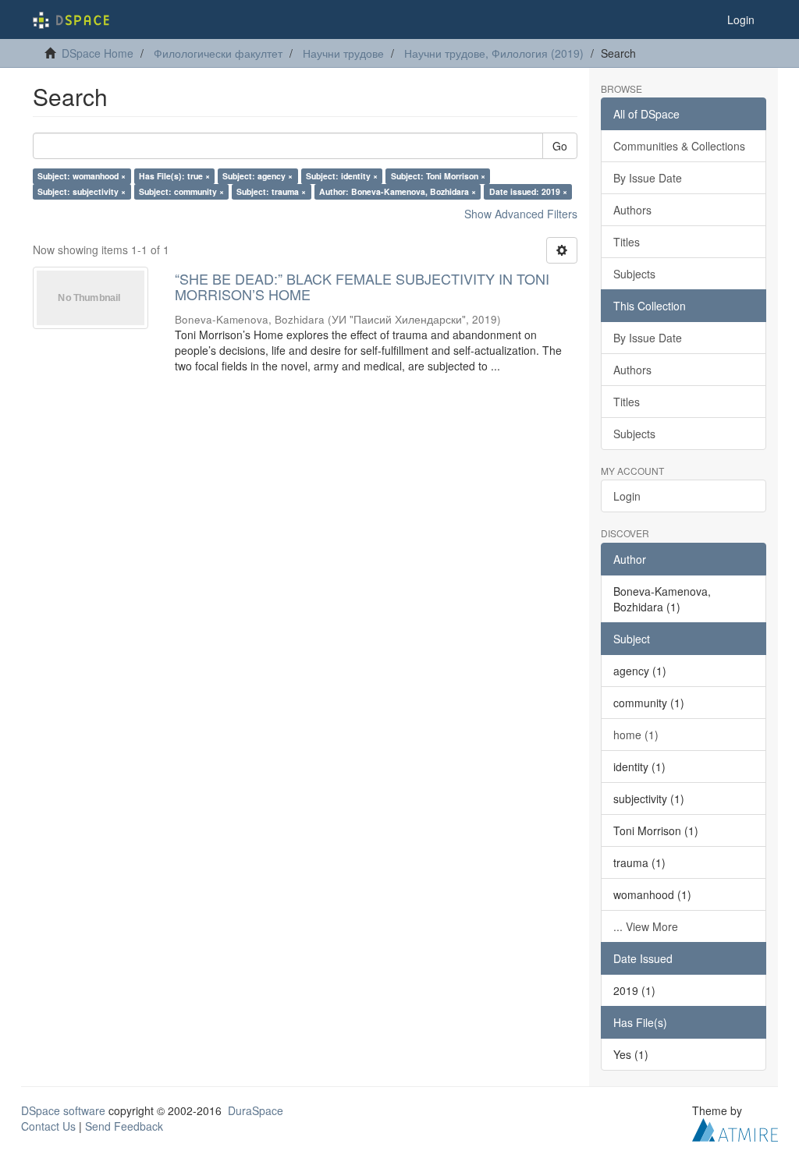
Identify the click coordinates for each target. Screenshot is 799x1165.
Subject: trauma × (271, 191)
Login (627, 496)
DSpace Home (97, 53)
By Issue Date (647, 178)
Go (559, 146)
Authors (632, 210)
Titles (626, 242)
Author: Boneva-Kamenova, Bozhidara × (397, 191)
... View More (645, 926)
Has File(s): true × (174, 176)
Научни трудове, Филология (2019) (494, 53)
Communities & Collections (679, 146)
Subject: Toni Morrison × (438, 176)
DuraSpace (255, 1110)
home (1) (636, 734)
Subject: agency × (257, 176)
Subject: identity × (342, 176)
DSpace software (63, 1110)
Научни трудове (343, 53)
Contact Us (48, 1126)
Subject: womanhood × (81, 176)
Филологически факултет (218, 53)
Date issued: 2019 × (528, 191)
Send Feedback (124, 1126)
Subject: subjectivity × (81, 191)
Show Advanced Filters (520, 213)
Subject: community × (181, 191)
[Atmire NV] (735, 1127)
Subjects (634, 274)
